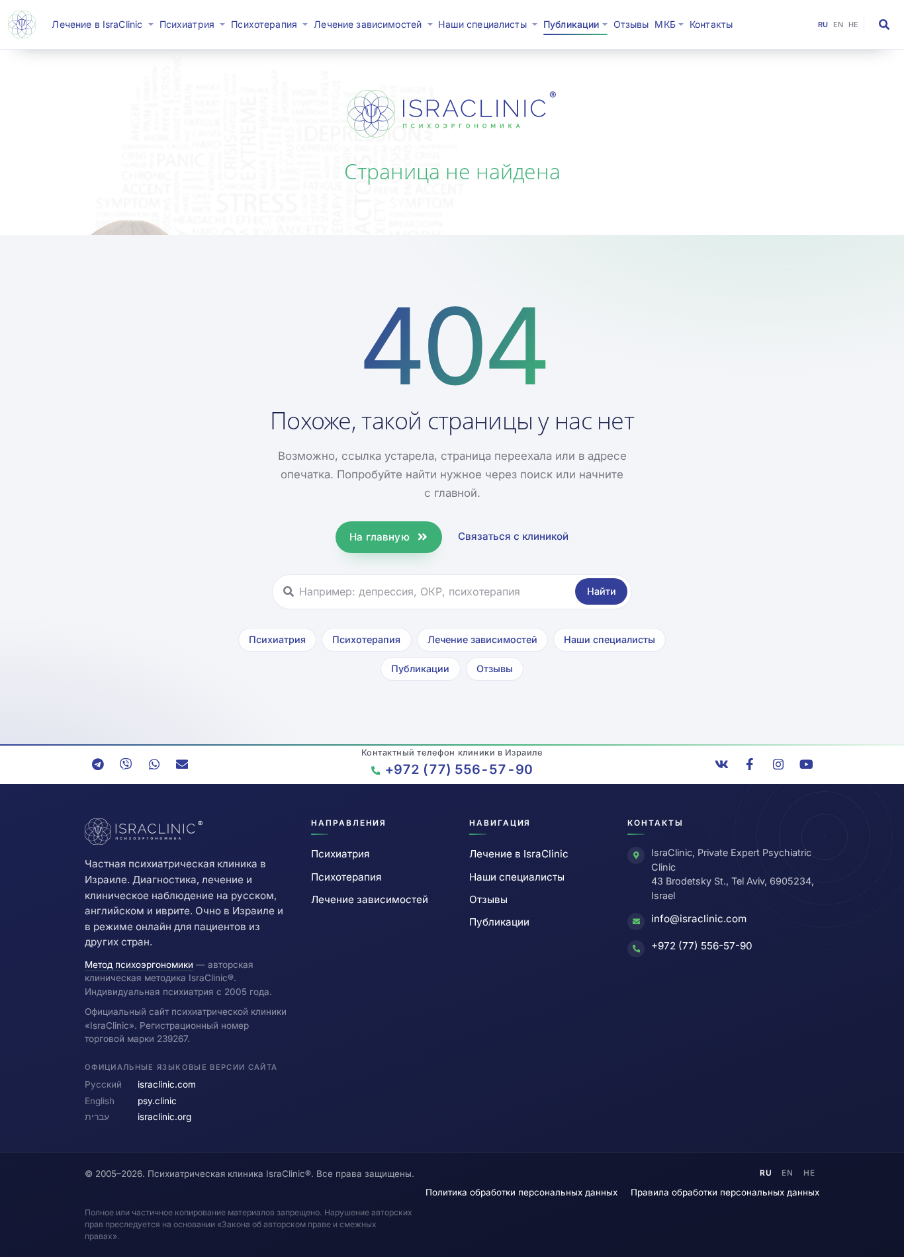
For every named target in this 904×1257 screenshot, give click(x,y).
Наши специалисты (609, 639)
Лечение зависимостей (482, 639)
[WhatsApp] (154, 764)
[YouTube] (806, 764)
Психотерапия (366, 639)
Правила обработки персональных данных (725, 1192)
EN (838, 24)
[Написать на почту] (182, 764)
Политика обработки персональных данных (521, 1192)
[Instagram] (778, 764)
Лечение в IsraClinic (104, 24)
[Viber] (126, 764)
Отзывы (631, 24)
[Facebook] (750, 764)
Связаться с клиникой (513, 536)
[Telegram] (98, 764)
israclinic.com (167, 1084)
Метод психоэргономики (139, 964)
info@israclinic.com (698, 918)
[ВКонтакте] (722, 764)
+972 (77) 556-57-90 (701, 945)
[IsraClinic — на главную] (24, 24)
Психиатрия (277, 639)
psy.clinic (157, 1101)
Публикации (420, 668)
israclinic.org (164, 1116)
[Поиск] (884, 24)
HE (853, 24)
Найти (601, 591)
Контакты (711, 24)
